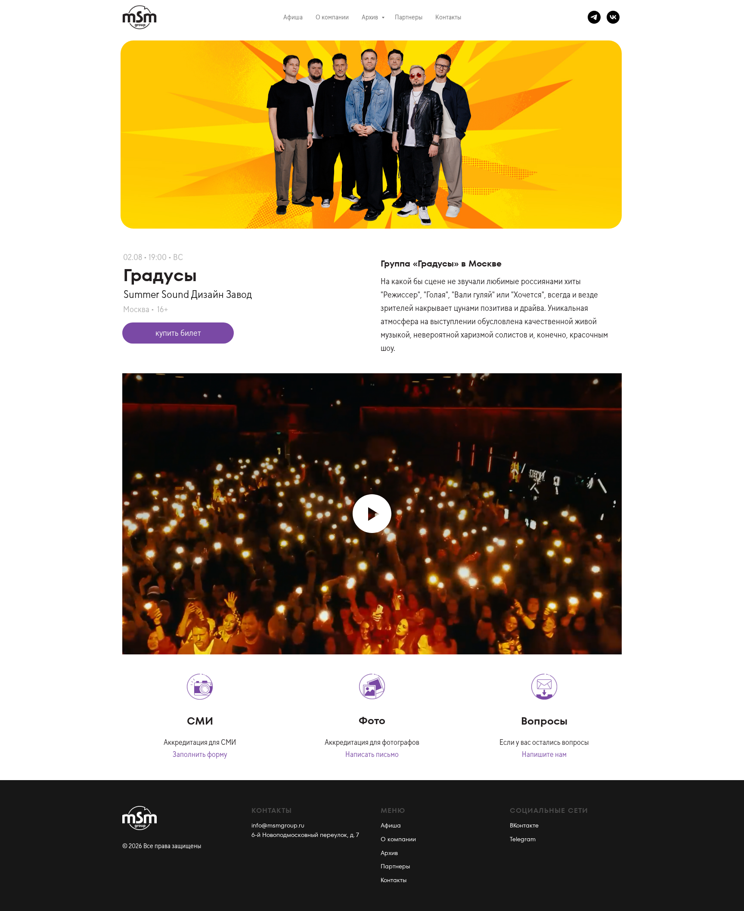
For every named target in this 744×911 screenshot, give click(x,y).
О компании (332, 17)
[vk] (613, 17)
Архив (370, 17)
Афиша (293, 17)
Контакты (448, 17)
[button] (178, 333)
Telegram (523, 839)
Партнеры (408, 17)
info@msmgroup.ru (277, 825)
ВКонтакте (524, 825)
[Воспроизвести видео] (372, 513)
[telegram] (594, 17)
